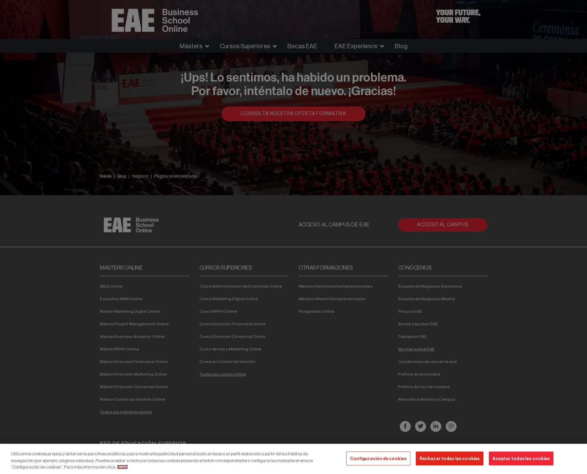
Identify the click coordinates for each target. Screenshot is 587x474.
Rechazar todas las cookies (450, 458)
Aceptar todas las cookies (521, 458)
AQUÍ (122, 467)
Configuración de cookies (378, 458)
